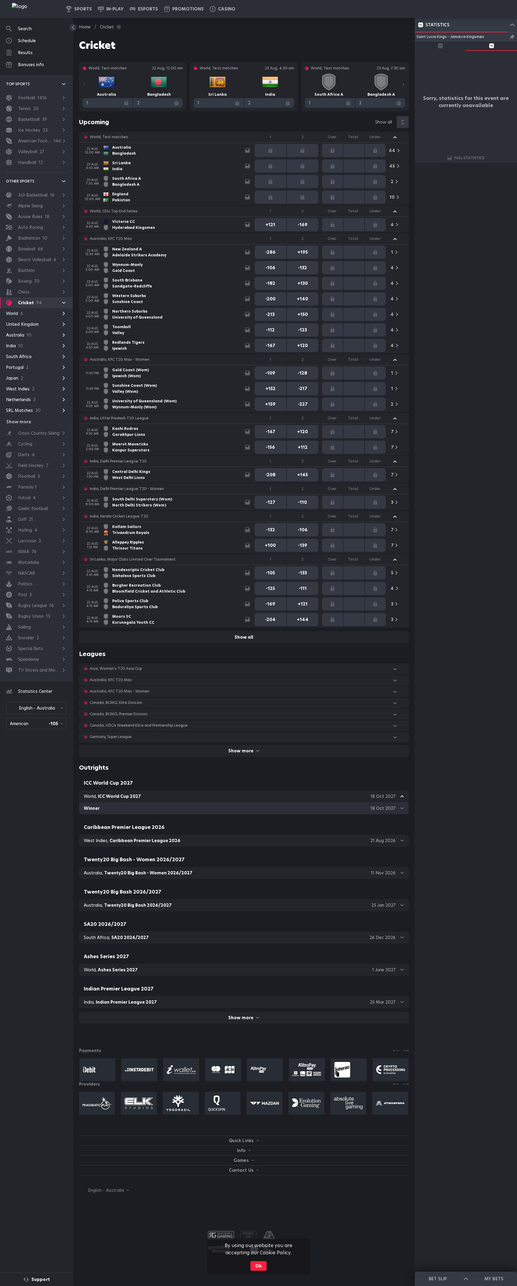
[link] (33, 9)
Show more (240, 751)
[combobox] (36, 708)
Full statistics (469, 157)
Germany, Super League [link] (111, 736)
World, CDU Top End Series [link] (114, 211)
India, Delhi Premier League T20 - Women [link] (127, 488)
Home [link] (85, 27)
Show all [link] (383, 122)
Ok (258, 1266)
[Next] (403, 84)
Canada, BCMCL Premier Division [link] (119, 714)
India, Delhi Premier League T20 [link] (118, 461)
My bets (493, 1279)
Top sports (18, 83)
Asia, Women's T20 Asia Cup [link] (116, 668)
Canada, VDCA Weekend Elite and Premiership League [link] (139, 725)
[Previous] (84, 84)
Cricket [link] (107, 27)
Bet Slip (438, 1279)
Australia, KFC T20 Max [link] (111, 238)
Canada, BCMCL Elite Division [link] (116, 702)
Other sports (20, 181)
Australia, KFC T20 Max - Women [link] (119, 359)
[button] (222, 9)
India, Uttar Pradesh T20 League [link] (119, 418)
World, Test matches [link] (109, 137)
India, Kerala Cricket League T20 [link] (119, 516)
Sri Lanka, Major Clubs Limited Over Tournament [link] (133, 559)
